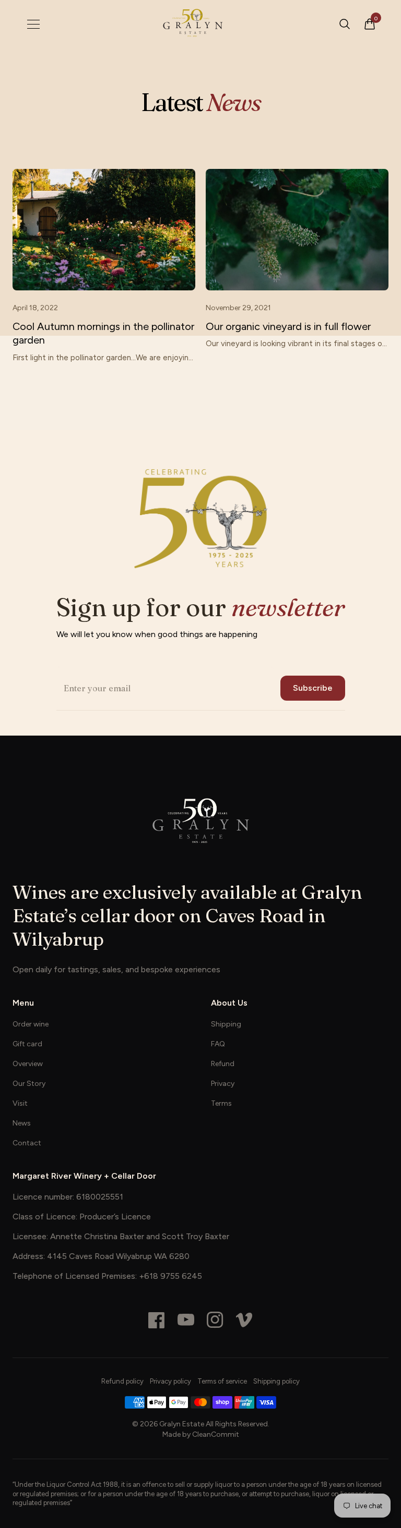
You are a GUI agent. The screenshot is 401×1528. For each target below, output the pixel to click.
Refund (222, 1063)
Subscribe (313, 688)
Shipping (226, 1024)
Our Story (29, 1083)
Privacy (222, 1083)
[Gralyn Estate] (200, 820)
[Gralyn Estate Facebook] (156, 1320)
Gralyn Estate (181, 1424)
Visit (20, 1103)
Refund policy (122, 1381)
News (22, 1123)
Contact (27, 1143)
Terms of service (222, 1381)
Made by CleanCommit (200, 1434)
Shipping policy (276, 1381)
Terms (221, 1103)
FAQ (218, 1044)
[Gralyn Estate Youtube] (186, 1320)
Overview (28, 1063)
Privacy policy (170, 1381)
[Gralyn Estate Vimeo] (244, 1320)
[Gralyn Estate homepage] (192, 24)
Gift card (27, 1044)
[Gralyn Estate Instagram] (215, 1320)
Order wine (31, 1024)
